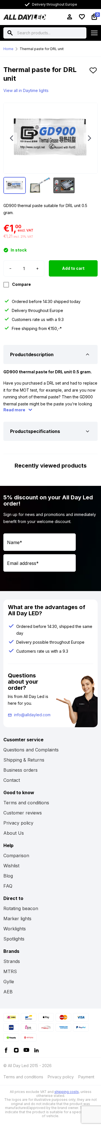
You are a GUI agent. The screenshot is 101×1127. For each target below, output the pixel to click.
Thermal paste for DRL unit (42, 49)
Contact (11, 780)
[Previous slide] (11, 138)
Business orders (20, 770)
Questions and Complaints (31, 750)
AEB (8, 991)
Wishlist (11, 865)
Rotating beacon (20, 908)
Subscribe (14, 578)
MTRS (10, 971)
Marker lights (17, 918)
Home (8, 49)
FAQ (7, 886)
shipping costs (66, 1092)
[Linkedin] (36, 1049)
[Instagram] (16, 1049)
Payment (86, 1076)
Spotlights (13, 939)
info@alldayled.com (32, 714)
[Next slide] (89, 138)
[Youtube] (26, 1049)
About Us (13, 833)
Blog (8, 876)
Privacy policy (18, 823)
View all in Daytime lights (26, 90)
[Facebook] (6, 1049)
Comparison (16, 855)
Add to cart (73, 268)
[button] (93, 76)
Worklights (14, 928)
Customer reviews (22, 813)
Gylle (8, 981)
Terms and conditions (26, 802)
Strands (11, 961)
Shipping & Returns (23, 760)
